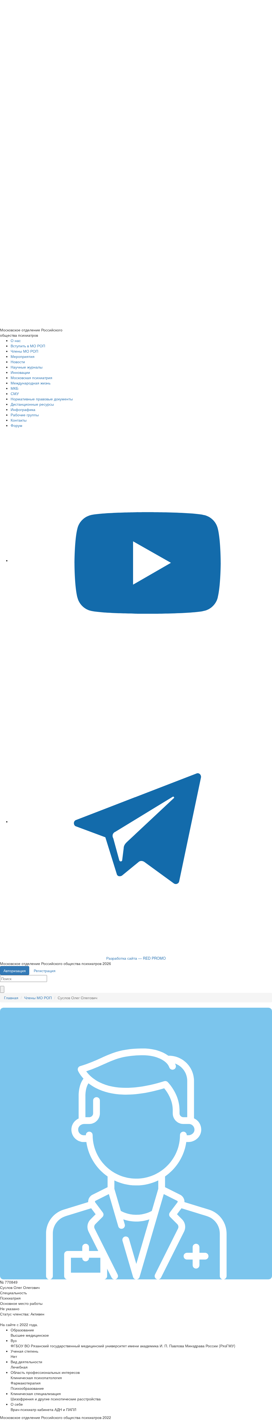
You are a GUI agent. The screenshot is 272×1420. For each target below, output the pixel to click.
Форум (16, 425)
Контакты (19, 420)
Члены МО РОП (24, 351)
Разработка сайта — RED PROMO (136, 958)
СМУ (15, 393)
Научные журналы (26, 367)
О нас (16, 340)
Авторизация (14, 970)
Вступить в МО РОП (28, 345)
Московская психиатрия (31, 377)
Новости (18, 361)
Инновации (20, 372)
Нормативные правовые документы (42, 398)
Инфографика (23, 409)
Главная (11, 997)
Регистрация (45, 970)
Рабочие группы (25, 414)
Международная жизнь (30, 383)
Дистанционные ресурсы (32, 404)
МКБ (14, 388)
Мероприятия (23, 356)
